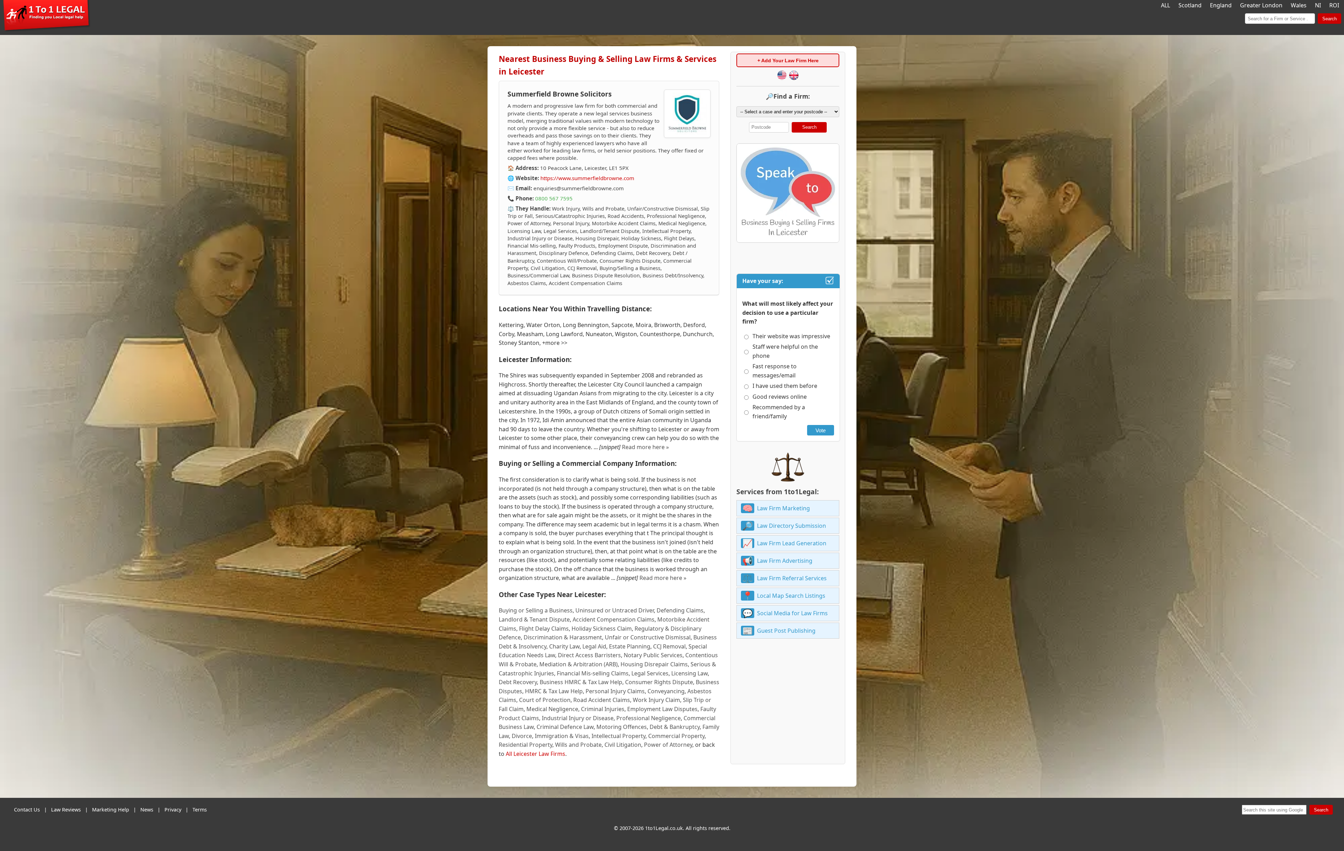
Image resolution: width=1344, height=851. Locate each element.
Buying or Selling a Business (536, 610)
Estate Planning (629, 646)
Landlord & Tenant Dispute (534, 619)
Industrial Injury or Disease (578, 718)
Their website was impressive (791, 336)
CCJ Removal (669, 646)
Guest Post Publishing (786, 630)
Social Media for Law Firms (792, 613)
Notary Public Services (653, 655)
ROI (1334, 5)
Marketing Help (110, 809)
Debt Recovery (518, 682)
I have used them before (784, 386)
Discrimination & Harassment (563, 637)
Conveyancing (666, 691)
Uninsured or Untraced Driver (614, 610)
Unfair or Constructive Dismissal (648, 637)
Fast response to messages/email (774, 370)
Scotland (1190, 5)
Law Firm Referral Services (792, 578)
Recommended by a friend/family (778, 411)
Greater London (1261, 5)
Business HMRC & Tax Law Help (581, 682)
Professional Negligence (648, 718)
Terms (199, 809)
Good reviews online (779, 396)
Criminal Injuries (602, 709)
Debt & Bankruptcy (675, 727)
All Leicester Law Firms (535, 754)
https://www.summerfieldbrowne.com (587, 178)
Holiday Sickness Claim (602, 628)
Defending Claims (680, 610)
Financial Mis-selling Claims (593, 673)
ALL (1165, 5)
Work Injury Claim (656, 700)
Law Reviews (66, 809)
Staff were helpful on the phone (785, 351)
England (1221, 5)
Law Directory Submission (791, 526)
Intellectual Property (618, 736)
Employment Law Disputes (662, 709)
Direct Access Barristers (589, 655)
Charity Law (564, 646)
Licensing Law (689, 673)
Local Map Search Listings (791, 595)
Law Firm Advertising (784, 560)
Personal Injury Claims (615, 691)
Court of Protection (544, 700)
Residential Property (525, 745)
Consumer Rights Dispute (659, 682)
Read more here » (645, 447)
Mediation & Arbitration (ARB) (578, 664)
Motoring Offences (621, 727)
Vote (821, 430)
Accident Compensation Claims (613, 619)
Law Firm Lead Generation (791, 543)
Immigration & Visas (562, 736)
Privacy (172, 809)
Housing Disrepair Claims (654, 664)
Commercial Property (676, 736)
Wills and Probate (578, 745)
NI (1318, 5)
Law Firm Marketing (783, 508)
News (146, 809)
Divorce (522, 736)
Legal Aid (594, 646)
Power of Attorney (668, 745)
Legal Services (649, 673)
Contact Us (27, 809)
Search (1329, 18)
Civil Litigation (622, 745)
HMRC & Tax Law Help (554, 691)
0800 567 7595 (554, 198)
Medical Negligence (552, 709)
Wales (1299, 5)
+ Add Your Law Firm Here (788, 60)
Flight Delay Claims (544, 628)
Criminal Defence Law (565, 727)
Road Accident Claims (601, 700)
